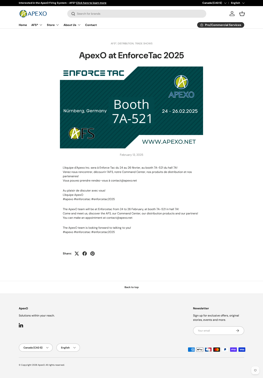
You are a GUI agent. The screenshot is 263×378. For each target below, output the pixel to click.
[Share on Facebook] (85, 253)
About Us (70, 25)
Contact (91, 25)
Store (51, 25)
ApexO (41, 365)
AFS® (34, 25)
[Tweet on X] (77, 253)
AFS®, (114, 43)
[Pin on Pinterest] (92, 253)
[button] (242, 14)
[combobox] (136, 14)
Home (23, 25)
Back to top (132, 287)
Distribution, (126, 43)
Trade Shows (143, 43)
